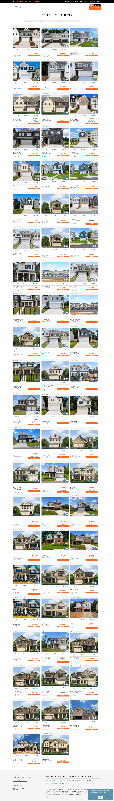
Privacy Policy (49, 792)
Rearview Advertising (77, 794)
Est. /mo (34, 55)
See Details (36, 1)
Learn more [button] (91, 793)
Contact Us (97, 5)
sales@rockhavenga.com (20, 781)
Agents (80, 7)
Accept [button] (100, 797)
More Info (98, 1)
